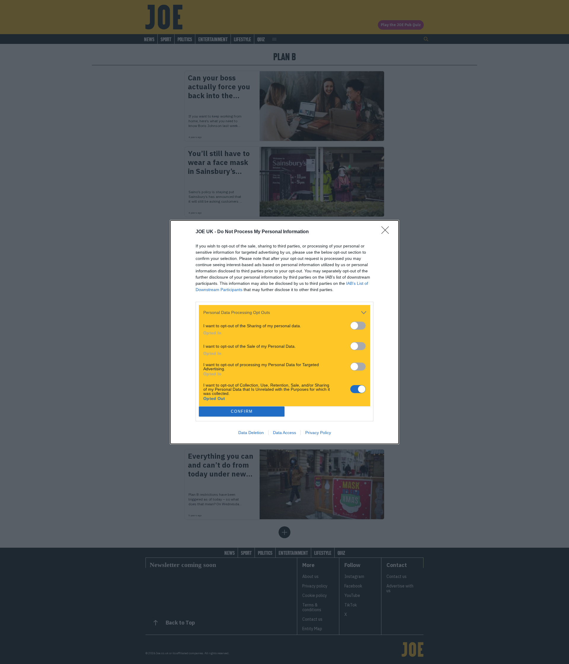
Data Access (284, 432)
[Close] (387, 232)
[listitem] (284, 312)
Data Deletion (251, 432)
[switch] (358, 326)
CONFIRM (242, 411)
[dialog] (284, 332)
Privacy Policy (318, 432)
